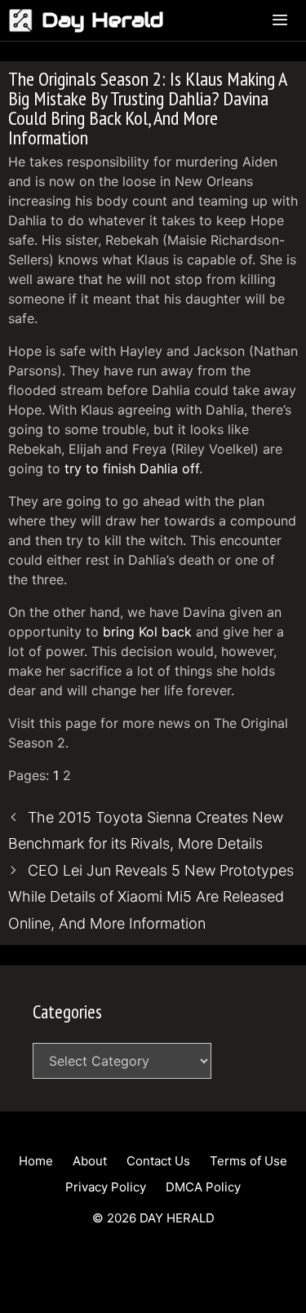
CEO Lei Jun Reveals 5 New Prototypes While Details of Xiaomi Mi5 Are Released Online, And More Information (151, 897)
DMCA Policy (203, 1187)
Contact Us (158, 1161)
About (90, 1161)
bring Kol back (147, 631)
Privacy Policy (105, 1187)
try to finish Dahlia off (131, 468)
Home (36, 1161)
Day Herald (103, 20)
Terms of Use (248, 1161)
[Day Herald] (25, 20)
